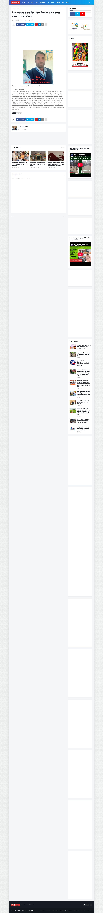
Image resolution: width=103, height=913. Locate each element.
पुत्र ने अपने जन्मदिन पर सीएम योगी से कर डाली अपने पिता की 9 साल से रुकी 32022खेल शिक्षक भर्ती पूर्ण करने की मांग (83, 363)
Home (42, 910)
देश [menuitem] (28, 2)
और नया (13, 216)
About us (47, 910)
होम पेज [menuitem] (23, 2)
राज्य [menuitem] (32, 2)
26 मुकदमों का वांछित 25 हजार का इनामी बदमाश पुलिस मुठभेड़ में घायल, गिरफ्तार (83, 354)
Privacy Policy (68, 910)
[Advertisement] (38, 39)
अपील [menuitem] (67, 2)
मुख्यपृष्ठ (13, 9)
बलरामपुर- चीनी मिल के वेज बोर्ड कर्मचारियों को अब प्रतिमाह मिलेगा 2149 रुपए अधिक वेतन (83, 428)
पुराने (64, 216)
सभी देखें (62, 147)
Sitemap (83, 910)
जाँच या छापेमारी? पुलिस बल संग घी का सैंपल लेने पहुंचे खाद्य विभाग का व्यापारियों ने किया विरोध (20, 164)
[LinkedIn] (39, 24)
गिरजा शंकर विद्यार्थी (23, 127)
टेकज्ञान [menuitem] (52, 2)
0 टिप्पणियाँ (30, 20)
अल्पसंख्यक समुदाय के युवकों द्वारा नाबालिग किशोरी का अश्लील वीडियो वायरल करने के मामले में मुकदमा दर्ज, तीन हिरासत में (56, 164)
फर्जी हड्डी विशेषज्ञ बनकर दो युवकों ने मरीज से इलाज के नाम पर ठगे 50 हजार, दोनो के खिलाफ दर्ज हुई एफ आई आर (83, 394)
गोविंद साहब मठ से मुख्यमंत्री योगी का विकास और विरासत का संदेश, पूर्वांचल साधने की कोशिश (84, 346)
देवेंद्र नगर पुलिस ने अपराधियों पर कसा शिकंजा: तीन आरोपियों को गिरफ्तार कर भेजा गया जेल (83, 421)
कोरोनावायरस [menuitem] (42, 2)
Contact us (89, 910)
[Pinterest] (36, 24)
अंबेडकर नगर (18, 9)
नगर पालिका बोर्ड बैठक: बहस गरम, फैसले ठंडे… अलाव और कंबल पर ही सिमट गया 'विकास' (37, 164)
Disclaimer (76, 910)
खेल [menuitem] (48, 2)
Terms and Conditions (57, 910)
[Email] (42, 24)
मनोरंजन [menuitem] (58, 2)
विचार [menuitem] (63, 2)
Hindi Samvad (23, 910)
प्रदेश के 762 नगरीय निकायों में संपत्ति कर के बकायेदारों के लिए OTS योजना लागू (83, 402)
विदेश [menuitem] (37, 2)
